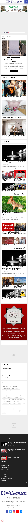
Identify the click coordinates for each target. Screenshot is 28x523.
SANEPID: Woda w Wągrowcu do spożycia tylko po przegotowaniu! (19, 179)
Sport (2, 482)
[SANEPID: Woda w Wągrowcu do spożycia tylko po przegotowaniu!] (20, 174)
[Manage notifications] (2, 521)
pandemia (4, 397)
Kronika (3, 377)
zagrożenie (5, 410)
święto (4, 412)
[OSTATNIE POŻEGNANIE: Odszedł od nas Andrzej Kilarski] (14, 153)
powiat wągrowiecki (7, 401)
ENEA (10, 386)
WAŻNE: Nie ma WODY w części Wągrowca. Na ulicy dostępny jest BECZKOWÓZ (20, 299)
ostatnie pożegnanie (12, 395)
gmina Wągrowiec (6, 390)
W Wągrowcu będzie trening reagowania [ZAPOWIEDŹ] (19, 286)
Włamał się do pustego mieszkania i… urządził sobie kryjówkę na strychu (20, 232)
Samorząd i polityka (5, 478)
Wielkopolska (5, 407)
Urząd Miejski (17, 405)
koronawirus (5, 392)
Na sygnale (4, 374)
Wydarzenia (4, 370)
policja (21, 397)
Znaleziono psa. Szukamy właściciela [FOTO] (13, 213)
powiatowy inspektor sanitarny (18, 399)
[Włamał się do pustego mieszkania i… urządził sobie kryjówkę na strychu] (20, 227)
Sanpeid (19, 403)
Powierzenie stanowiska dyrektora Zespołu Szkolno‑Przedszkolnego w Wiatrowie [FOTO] (19, 246)
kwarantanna (12, 392)
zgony (17, 410)
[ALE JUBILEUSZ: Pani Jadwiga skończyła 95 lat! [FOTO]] (8, 281)
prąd (10, 403)
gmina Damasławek (6, 388)
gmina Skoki (14, 388)
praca (18, 401)
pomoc (9, 399)
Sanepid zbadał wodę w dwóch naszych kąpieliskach (7, 179)
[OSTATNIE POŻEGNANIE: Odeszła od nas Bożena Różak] (8, 293)
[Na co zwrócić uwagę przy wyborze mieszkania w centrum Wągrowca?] (14, 127)
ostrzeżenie (20, 395)
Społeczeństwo (13, 57)
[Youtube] (17, 511)
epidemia (15, 386)
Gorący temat (4, 375)
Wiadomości (18, 57)
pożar (14, 401)
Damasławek (5, 386)
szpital (11, 405)
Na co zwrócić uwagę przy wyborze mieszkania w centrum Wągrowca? (13, 136)
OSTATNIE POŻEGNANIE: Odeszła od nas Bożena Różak (7, 299)
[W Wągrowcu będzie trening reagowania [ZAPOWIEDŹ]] (20, 281)
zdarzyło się (11, 410)
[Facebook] (7, 511)
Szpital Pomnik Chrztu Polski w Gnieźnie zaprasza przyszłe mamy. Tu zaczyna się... (12, 116)
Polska (4, 399)
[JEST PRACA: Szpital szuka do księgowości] (8, 240)
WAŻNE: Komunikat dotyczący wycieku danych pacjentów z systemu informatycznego (8, 233)
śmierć (21, 410)
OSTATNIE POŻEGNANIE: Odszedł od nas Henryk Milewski (7, 192)
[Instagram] (14, 511)
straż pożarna (5, 405)
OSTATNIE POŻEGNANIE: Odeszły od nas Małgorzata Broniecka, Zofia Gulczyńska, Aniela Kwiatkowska (13, 268)
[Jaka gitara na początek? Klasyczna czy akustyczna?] (14, 88)
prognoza (5, 403)
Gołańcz (13, 390)
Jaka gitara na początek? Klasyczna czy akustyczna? (11, 97)
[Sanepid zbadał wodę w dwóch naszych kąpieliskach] (8, 174)
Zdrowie (2, 480)
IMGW (18, 390)
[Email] (21, 511)
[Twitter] (10, 511)
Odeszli (2, 476)
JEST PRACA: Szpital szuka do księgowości (7, 245)
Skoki (24, 403)
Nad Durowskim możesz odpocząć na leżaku (14, 60)
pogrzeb (16, 397)
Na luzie (9, 57)
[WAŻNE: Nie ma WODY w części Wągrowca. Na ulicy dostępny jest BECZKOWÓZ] (20, 293)
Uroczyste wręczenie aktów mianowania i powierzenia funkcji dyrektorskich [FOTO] (19, 192)
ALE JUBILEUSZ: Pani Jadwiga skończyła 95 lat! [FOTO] (7, 286)
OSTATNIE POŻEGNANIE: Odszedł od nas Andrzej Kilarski (13, 162)
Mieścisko (19, 392)
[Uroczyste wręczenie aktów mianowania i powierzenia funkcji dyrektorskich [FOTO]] (20, 186)
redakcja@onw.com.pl (18, 507)
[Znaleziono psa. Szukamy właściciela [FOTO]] (14, 204)
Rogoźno (14, 403)
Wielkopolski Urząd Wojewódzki (16, 407)
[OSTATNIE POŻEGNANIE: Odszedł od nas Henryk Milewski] (8, 186)
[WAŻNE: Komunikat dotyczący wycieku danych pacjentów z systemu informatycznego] (8, 227)
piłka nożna (10, 397)
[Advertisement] (14, 23)
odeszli (4, 395)
